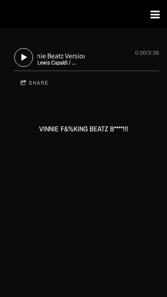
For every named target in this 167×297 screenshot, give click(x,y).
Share (39, 82)
